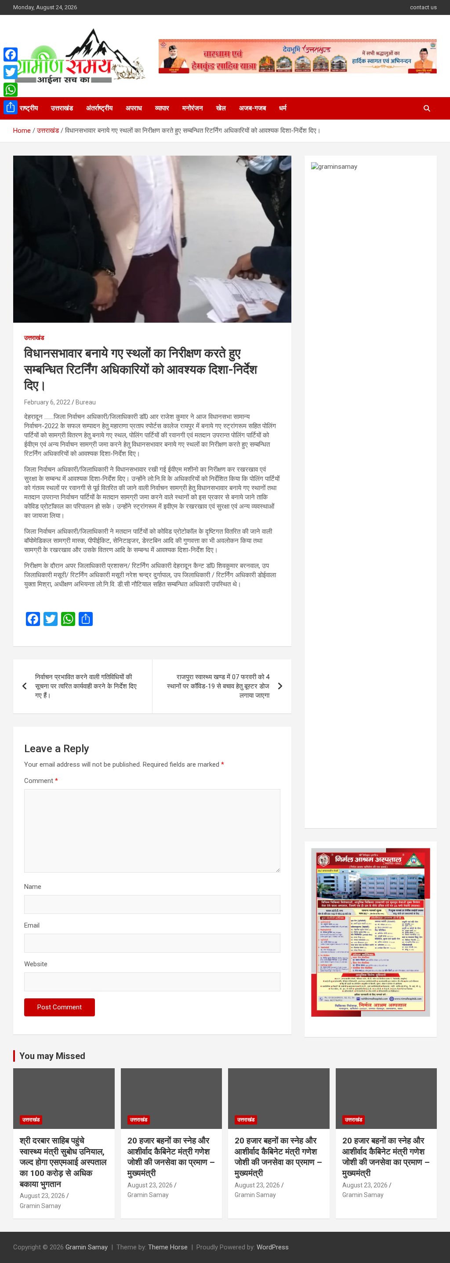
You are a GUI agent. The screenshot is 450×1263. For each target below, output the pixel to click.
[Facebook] (10, 54)
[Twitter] (10, 72)
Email (32, 925)
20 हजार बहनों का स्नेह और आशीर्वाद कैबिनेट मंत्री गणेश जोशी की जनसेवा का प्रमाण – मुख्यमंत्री (171, 1157)
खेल (221, 108)
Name (32, 887)
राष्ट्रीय (29, 108)
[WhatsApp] (10, 89)
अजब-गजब (252, 108)
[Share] (10, 107)
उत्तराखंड (62, 108)
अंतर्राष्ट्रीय (99, 108)
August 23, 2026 (42, 1195)
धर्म (283, 108)
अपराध (134, 108)
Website (35, 964)
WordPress (273, 1247)
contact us (423, 7)
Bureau (86, 402)
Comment (41, 781)
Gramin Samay (40, 1205)
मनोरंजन (192, 108)
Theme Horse (168, 1247)
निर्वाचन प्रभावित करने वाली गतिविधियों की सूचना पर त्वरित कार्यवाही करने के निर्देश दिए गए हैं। (86, 686)
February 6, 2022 (47, 402)
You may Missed (52, 1056)
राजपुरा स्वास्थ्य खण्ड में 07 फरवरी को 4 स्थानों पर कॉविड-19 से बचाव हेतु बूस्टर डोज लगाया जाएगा (218, 686)
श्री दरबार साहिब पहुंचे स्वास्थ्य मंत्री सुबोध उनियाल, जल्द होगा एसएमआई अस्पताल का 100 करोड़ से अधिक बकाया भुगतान (63, 1162)
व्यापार (162, 108)
